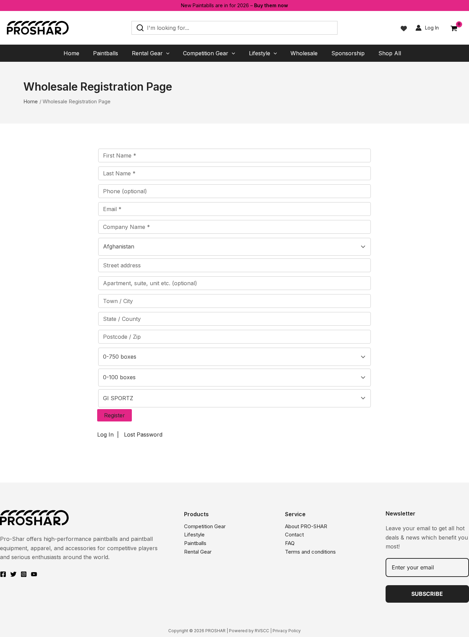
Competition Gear (205, 526)
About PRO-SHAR (306, 526)
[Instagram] (24, 574)
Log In (105, 434)
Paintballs (195, 543)
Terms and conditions (310, 551)
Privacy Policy (287, 630)
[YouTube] (34, 574)
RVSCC (262, 630)
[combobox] (234, 247)
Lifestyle (194, 534)
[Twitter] (13, 574)
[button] (166, 53)
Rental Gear (197, 551)
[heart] (404, 28)
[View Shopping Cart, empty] (454, 29)
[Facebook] (3, 574)
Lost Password (143, 434)
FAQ (290, 543)
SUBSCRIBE (427, 593)
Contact (294, 534)
